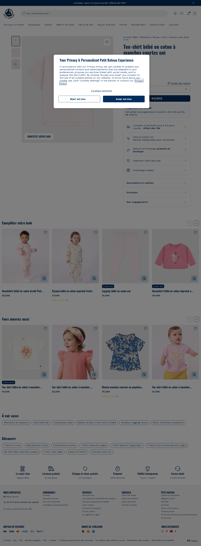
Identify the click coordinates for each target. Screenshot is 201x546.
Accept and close (124, 99)
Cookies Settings (101, 90)
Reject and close (77, 99)
